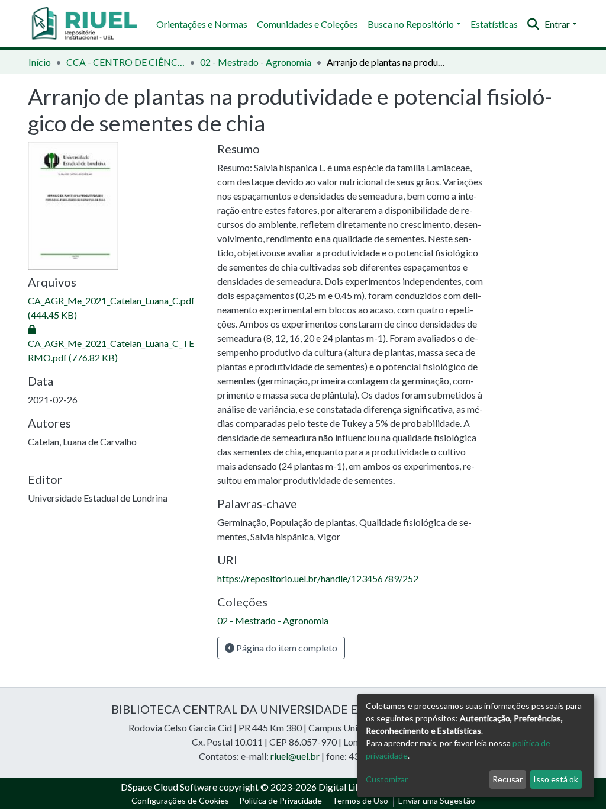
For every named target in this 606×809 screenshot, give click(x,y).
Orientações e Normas (201, 24)
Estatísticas (494, 24)
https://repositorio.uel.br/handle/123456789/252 (317, 578)
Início (39, 62)
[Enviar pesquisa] (533, 24)
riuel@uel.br (295, 756)
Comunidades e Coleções (307, 24)
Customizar (387, 779)
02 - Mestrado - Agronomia (255, 62)
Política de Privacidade (280, 800)
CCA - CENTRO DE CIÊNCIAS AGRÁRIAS (125, 62)
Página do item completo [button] (285, 647)
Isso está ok (555, 779)
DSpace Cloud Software (169, 786)
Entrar (557, 24)
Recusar (507, 779)
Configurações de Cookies (180, 800)
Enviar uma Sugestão (436, 800)
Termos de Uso (360, 800)
